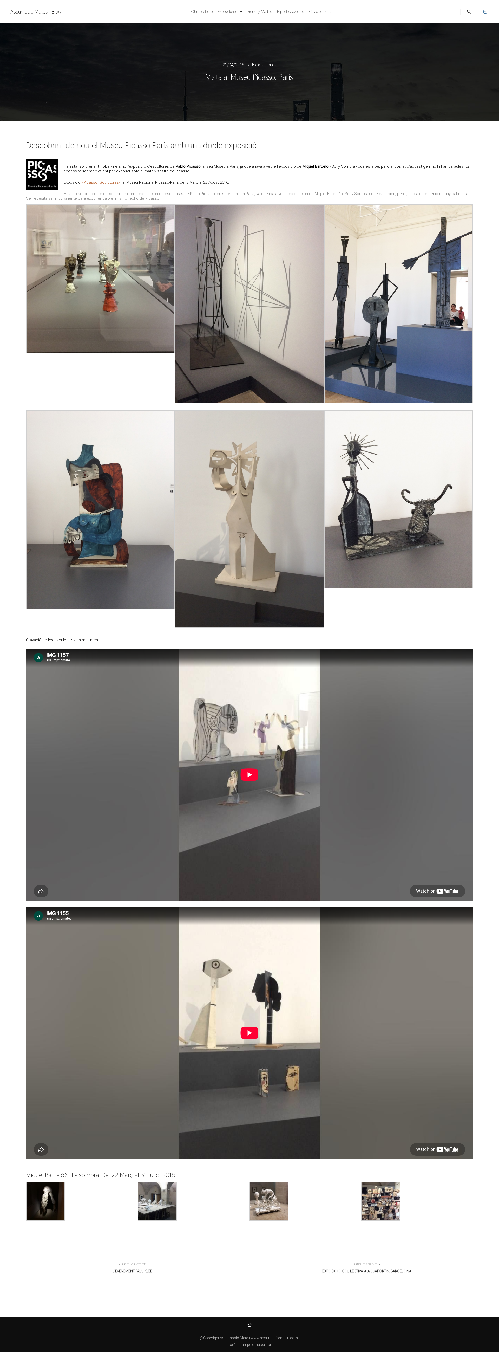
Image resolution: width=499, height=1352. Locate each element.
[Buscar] (469, 11)
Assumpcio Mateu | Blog (35, 11)
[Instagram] (485, 11)
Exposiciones (264, 64)
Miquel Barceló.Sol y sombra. (64, 1175)
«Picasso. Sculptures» (101, 182)
